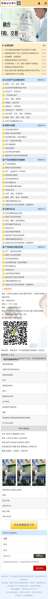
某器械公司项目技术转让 (14, 67)
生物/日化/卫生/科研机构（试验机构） (20, 205)
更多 (44, 45)
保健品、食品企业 (12, 103)
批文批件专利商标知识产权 (15, 88)
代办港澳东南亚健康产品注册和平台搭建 (20, 50)
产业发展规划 (10, 164)
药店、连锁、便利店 (13, 99)
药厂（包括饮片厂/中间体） (16, 171)
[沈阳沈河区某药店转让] (14, 3)
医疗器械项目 (10, 144)
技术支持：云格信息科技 (24, 595)
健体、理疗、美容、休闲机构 (16, 197)
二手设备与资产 (11, 95)
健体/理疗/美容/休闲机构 (14, 235)
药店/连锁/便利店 (12, 130)
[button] (24, 39)
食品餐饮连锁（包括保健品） (16, 137)
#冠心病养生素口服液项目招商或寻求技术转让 (22, 70)
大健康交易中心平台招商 (14, 74)
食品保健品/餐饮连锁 (13, 186)
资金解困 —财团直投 (13, 57)
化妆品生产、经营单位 (14, 110)
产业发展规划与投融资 (28, 350)
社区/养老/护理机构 (12, 152)
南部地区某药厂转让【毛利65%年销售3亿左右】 (23, 53)
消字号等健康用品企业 (14, 121)
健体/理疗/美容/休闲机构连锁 (16, 155)
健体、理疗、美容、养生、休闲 (17, 117)
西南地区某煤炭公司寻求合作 (16, 60)
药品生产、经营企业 (13, 91)
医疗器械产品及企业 (13, 224)
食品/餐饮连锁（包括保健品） (16, 262)
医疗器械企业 (10, 182)
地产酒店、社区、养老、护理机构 (18, 114)
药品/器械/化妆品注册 (13, 213)
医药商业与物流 (11, 175)
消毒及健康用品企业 (13, 201)
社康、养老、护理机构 (14, 194)
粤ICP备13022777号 (29, 589)
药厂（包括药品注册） (14, 141)
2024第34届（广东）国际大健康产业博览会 (21, 64)
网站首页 (13, 350)
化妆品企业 (9, 190)
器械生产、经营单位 (13, 106)
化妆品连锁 (9, 148)
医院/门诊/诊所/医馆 (13, 133)
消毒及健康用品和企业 (14, 239)
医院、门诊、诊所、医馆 (14, 84)
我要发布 (41, 80)
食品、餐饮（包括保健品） (15, 221)
